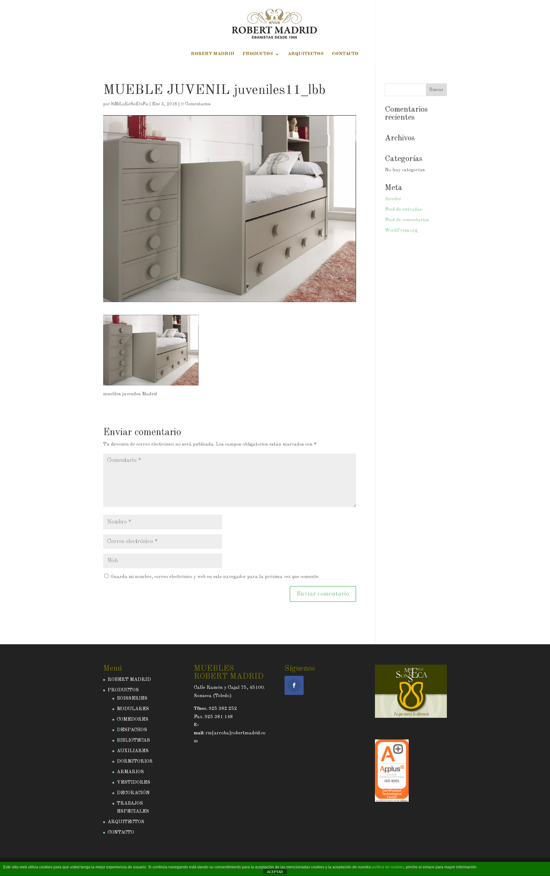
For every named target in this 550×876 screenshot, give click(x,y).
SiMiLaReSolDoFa (129, 104)
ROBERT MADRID (212, 54)
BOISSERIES (132, 698)
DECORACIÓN (133, 793)
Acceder (393, 199)
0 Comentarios (196, 104)
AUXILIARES (133, 751)
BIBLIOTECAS (133, 740)
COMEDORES (132, 719)
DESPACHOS (132, 730)
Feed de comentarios (407, 220)
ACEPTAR (275, 872)
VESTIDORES (133, 782)
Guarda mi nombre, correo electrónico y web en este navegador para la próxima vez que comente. (215, 577)
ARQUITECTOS (306, 54)
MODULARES (133, 709)
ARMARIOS (130, 772)
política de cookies (388, 867)
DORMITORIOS (134, 761)
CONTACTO (345, 54)
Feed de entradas (403, 209)
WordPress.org (401, 230)
